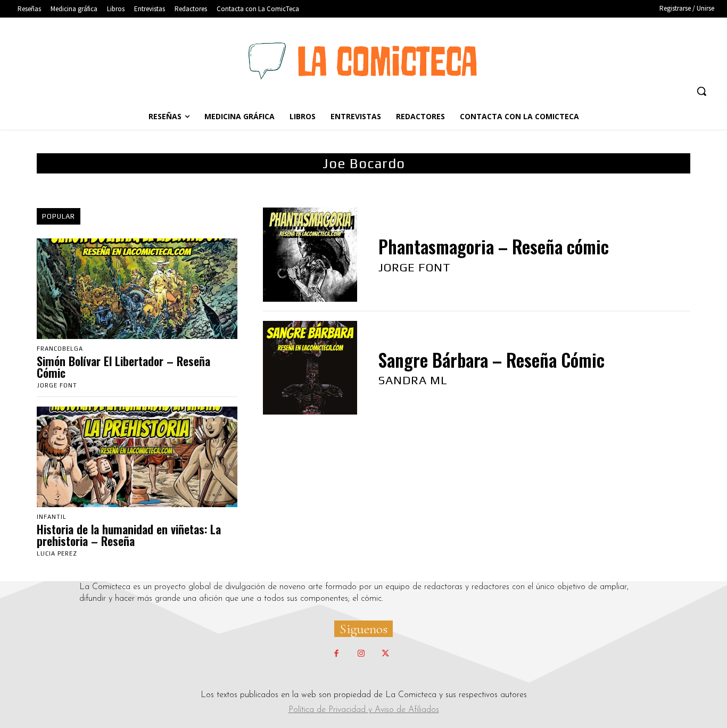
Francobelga (60, 349)
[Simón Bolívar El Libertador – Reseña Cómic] (137, 288)
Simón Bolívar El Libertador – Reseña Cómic (123, 366)
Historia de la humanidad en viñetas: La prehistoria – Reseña (129, 534)
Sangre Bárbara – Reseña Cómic (491, 360)
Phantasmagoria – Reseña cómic (493, 247)
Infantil (52, 517)
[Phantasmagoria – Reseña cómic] (310, 255)
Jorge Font (57, 385)
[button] (701, 91)
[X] (385, 654)
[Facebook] (336, 654)
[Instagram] (360, 654)
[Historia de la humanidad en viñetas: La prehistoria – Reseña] (137, 457)
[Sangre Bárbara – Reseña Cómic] (310, 368)
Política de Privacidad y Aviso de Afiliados (363, 710)
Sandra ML (413, 380)
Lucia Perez (57, 553)
